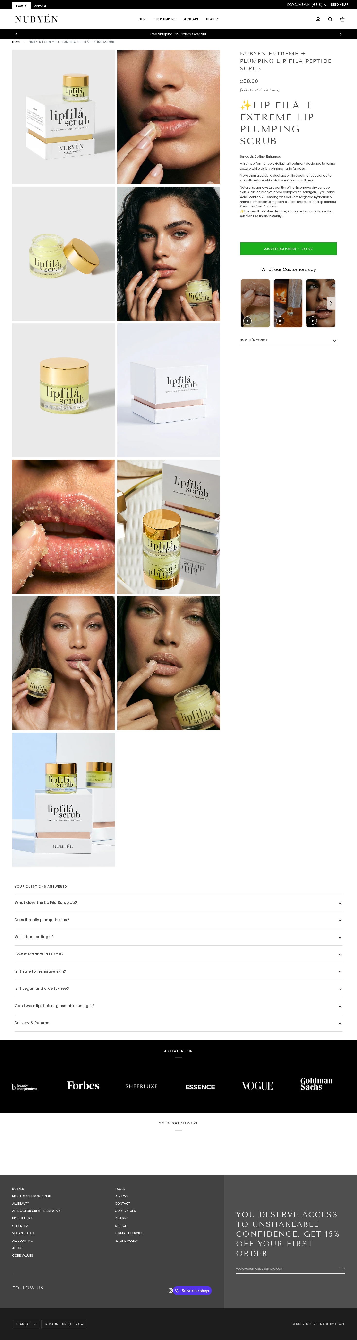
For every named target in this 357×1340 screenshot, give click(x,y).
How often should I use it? (39, 954)
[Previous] (16, 34)
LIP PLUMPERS (22, 1218)
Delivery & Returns (32, 1022)
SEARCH (121, 1225)
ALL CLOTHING (22, 1240)
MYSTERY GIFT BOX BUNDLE (32, 1196)
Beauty (21, 6)
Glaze (340, 1324)
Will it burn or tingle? (34, 937)
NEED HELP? (339, 4)
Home (16, 42)
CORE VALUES (22, 1255)
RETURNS (121, 1218)
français (24, 1324)
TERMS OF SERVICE (129, 1233)
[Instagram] (171, 1290)
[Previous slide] (245, 303)
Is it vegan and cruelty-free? (42, 988)
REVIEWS (121, 1196)
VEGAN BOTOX (23, 1233)
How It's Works (254, 340)
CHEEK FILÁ (20, 1225)
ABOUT (17, 1248)
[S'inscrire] (341, 1268)
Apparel (40, 6)
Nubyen (302, 1324)
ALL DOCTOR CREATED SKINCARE (36, 1210)
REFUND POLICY (126, 1240)
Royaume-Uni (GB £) (305, 4)
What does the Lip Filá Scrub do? (46, 902)
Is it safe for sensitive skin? (40, 971)
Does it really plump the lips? (42, 920)
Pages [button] (120, 1189)
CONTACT (122, 1203)
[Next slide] (331, 303)
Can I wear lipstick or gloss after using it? (54, 1005)
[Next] (340, 34)
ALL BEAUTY (20, 1203)
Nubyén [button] (18, 1189)
